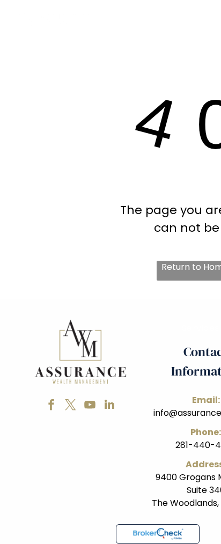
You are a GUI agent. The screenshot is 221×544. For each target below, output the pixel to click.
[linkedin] (109, 406)
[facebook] (51, 406)
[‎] (158, 534)
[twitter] (70, 406)
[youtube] (90, 406)
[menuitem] (132, 47)
